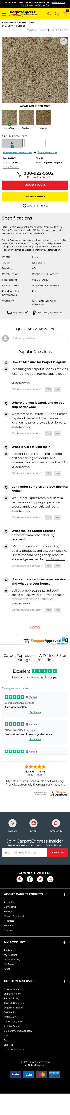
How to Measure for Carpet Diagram (38, 362)
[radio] (9, 120)
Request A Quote (13, 1022)
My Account (14, 942)
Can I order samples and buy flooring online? (39, 489)
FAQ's (7, 969)
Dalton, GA (43, 5)
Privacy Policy (11, 989)
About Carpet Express (23, 894)
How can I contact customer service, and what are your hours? (38, 581)
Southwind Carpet (15, 26)
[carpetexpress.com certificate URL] (51, 793)
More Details (11, 167)
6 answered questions (17, 152)
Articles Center (12, 1026)
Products (9, 921)
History (8, 911)
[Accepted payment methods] (35, 1074)
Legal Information (13, 1008)
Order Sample (35, 197)
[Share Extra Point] (63, 41)
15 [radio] (35, 143)
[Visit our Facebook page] (30, 879)
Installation (10, 1017)
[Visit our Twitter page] (40, 879)
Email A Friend (59, 30)
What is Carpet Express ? (30, 446)
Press (7, 1036)
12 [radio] (12, 143)
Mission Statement (14, 916)
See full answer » (20, 383)
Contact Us (10, 907)
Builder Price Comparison (18, 1031)
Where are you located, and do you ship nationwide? (37, 404)
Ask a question (47, 152)
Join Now (57, 852)
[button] (4, 14)
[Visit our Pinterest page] (20, 879)
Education (9, 925)
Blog (6, 1040)
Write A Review (37, 30)
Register (8, 950)
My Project (10, 964)
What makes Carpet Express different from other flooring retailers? (33, 535)
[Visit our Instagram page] (50, 879)
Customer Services (14, 1049)
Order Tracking (12, 960)
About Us (9, 902)
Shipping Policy (12, 994)
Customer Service (19, 981)
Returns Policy (12, 998)
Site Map (8, 1045)
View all (35, 627)
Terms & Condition (14, 1003)
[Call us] (49, 13)
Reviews (8, 930)
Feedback (9, 1012)
